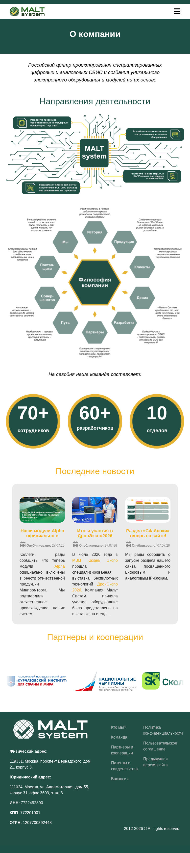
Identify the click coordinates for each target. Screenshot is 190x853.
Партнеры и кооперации (95, 637)
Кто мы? (118, 727)
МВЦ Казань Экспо (95, 560)
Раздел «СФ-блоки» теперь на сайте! (147, 533)
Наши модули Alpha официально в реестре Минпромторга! (42, 533)
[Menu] (177, 11)
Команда (119, 737)
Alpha (59, 566)
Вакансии (120, 779)
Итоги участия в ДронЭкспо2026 (95, 533)
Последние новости (95, 471)
